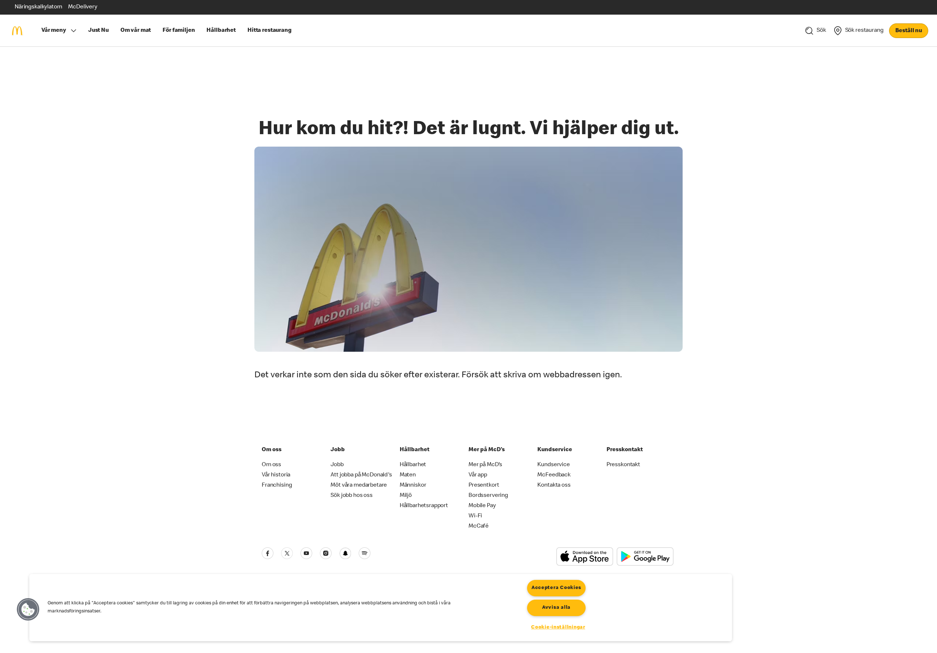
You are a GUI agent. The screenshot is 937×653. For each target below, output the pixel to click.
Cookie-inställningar (558, 627)
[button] (28, 609)
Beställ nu (908, 31)
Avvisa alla (556, 607)
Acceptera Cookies (556, 587)
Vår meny (53, 31)
